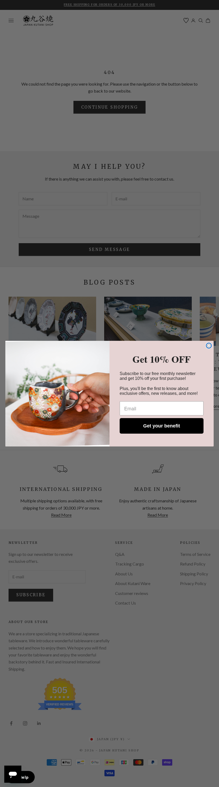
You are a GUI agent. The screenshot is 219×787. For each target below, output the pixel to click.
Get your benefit (161, 426)
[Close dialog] (209, 345)
